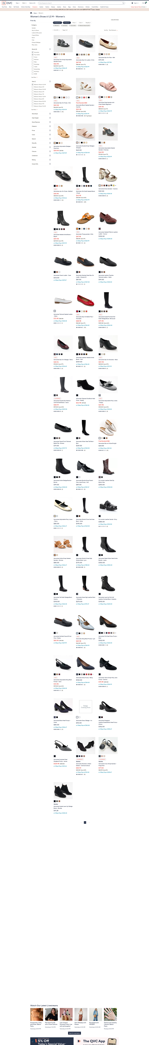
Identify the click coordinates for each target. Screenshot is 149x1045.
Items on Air (32, 3)
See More (33, 77)
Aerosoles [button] (65, 25)
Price (33, 130)
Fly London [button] (73, 25)
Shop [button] (17, 3)
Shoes (64, 7)
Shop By (34, 143)
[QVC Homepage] (31, 13)
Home (74, 7)
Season (34, 139)
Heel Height (35, 118)
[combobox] (80, 3)
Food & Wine (95, 7)
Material (34, 126)
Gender (34, 147)
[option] (74, 9)
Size (34, 81)
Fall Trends (16, 7)
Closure (34, 151)
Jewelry (59, 7)
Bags (69, 7)
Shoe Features (36, 122)
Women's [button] (57, 25)
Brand (34, 49)
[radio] (54, 54)
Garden (41, 7)
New (10, 7)
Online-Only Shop (25, 7)
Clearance (34, 7)
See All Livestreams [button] (74, 1033)
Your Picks (4, 7)
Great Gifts (35, 164)
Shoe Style (35, 113)
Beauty (53, 7)
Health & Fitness (104, 7)
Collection (35, 155)
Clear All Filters (115, 19)
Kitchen (88, 7)
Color (33, 134)
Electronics (81, 7)
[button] (132, 3)
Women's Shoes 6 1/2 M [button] (84, 25)
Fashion (47, 7)
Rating (34, 160)
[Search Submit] (123, 3)
